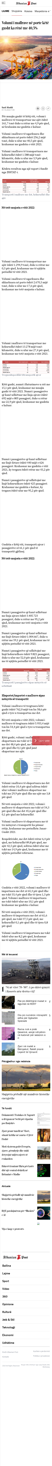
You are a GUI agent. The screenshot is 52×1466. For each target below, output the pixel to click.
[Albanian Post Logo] (26, 3)
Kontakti (5, 1357)
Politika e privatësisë (41, 1356)
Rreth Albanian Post (10, 1352)
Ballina (6, 1265)
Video (5, 1288)
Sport (5, 1281)
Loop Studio (43, 1365)
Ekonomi (7, 1335)
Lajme (5, 11)
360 (5, 1296)
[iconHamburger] (3, 3)
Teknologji (8, 1327)
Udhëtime (8, 1342)
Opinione (7, 1304)
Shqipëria (17, 11)
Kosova (28, 11)
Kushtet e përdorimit (41, 1351)
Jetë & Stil (8, 1319)
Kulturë (6, 1312)
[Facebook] (38, 109)
